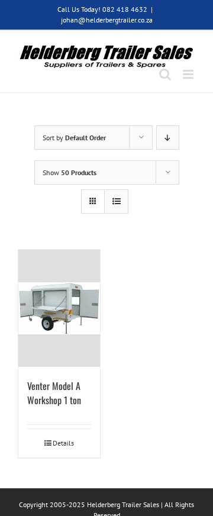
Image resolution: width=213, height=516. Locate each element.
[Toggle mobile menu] (189, 74)
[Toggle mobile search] (165, 74)
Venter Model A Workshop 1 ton (54, 393)
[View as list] (116, 201)
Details (63, 442)
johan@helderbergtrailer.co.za (107, 19)
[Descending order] (167, 137)
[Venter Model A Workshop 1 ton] (59, 308)
